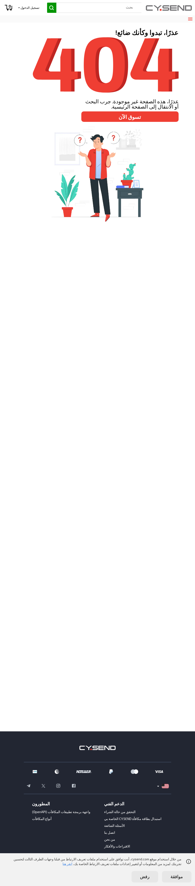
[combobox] (94, 7)
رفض (145, 876)
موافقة (177, 876)
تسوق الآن (130, 117)
